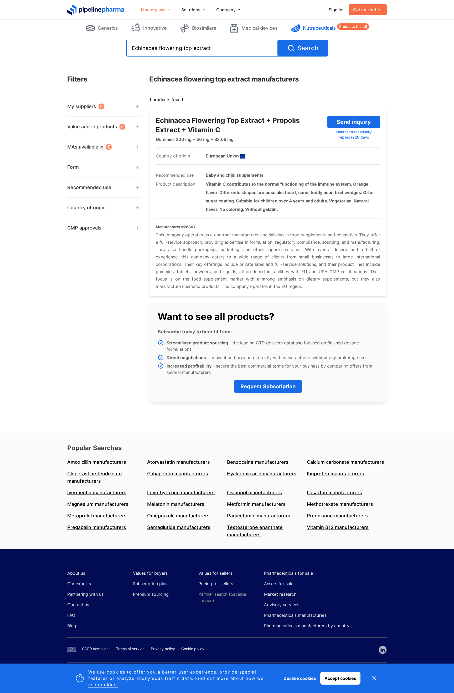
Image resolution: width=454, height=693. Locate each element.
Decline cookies (299, 678)
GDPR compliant (96, 648)
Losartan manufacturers (334, 492)
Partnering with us (85, 594)
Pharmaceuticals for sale (288, 573)
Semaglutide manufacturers (178, 527)
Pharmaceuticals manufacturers (295, 615)
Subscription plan (150, 583)
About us (76, 573)
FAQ (71, 615)
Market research (280, 594)
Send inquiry (354, 122)
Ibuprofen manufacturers (335, 473)
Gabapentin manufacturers (177, 473)
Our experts (79, 583)
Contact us (78, 604)
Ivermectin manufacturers (96, 492)
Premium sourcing (151, 594)
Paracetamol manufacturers (258, 515)
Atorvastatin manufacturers (178, 462)
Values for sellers (215, 573)
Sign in (335, 9)
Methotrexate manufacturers (340, 504)
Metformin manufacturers (256, 504)
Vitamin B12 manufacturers (338, 527)
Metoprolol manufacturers (97, 515)
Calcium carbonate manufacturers (345, 462)
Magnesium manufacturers (97, 504)
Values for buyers (150, 573)
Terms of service (130, 648)
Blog (71, 625)
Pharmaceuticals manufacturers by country (306, 625)
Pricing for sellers (215, 583)
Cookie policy (192, 648)
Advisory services (281, 604)
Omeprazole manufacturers (178, 515)
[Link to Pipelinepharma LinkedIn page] (383, 650)
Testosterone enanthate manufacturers (255, 530)
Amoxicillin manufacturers (96, 462)
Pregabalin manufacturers (96, 527)
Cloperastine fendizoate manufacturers (94, 477)
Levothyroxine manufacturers (181, 492)
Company (226, 9)
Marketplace (153, 9)
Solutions (190, 9)
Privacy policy (163, 648)
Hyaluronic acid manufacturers (261, 473)
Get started (364, 9)
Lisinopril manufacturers (254, 492)
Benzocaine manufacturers (257, 462)
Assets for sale (278, 583)
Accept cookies (340, 678)
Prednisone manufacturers (337, 515)
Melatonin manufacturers (175, 504)
